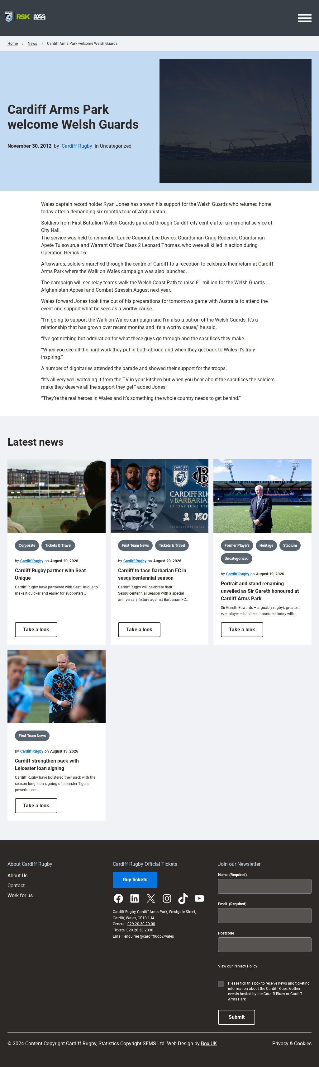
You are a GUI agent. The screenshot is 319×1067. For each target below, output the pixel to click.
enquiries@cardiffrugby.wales (149, 936)
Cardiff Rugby (77, 146)
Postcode (226, 933)
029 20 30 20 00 (141, 924)
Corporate (27, 545)
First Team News (135, 545)
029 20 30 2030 (140, 930)
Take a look (40, 631)
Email (232, 904)
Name (232, 875)
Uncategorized (115, 146)
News (32, 43)
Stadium (290, 545)
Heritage (266, 545)
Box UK (209, 1043)
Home (12, 43)
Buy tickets (135, 880)
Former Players (237, 545)
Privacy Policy (245, 966)
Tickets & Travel (58, 545)
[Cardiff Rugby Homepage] (25, 18)
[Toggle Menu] (305, 18)
